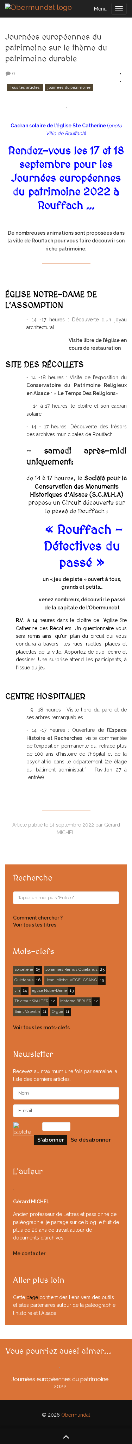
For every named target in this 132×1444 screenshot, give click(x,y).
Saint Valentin (27, 1011)
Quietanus (23, 979)
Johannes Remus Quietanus (71, 969)
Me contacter (29, 1253)
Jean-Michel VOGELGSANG (71, 979)
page (32, 1297)
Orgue (57, 1011)
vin (17, 990)
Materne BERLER (75, 1000)
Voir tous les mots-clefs (41, 1027)
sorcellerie (23, 969)
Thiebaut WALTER (31, 1000)
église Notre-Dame (49, 990)
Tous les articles (25, 87)
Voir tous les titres (34, 925)
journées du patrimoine (69, 87)
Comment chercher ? (38, 918)
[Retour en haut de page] (66, 1436)
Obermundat (75, 1415)
